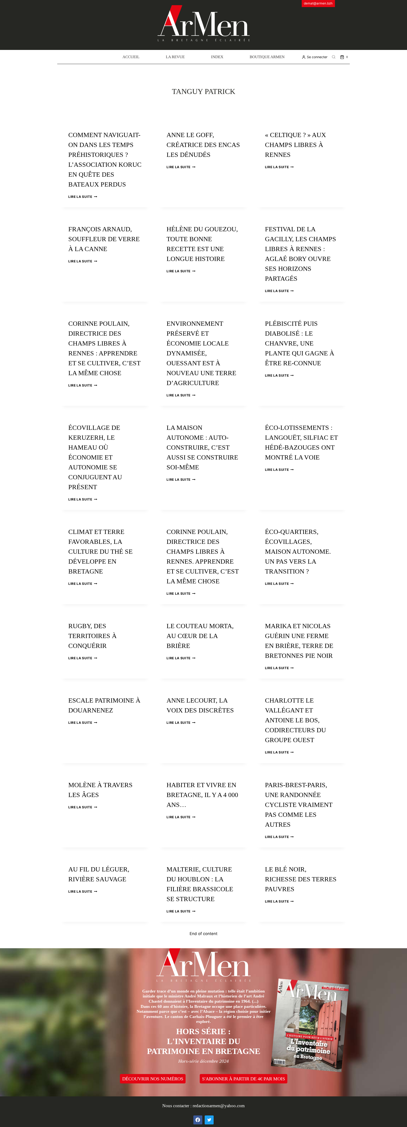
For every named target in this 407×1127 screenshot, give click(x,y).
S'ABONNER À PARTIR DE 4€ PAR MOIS (243, 1078)
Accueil (130, 57)
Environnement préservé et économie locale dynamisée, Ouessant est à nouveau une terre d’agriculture (201, 353)
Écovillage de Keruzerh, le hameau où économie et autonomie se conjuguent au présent (95, 457)
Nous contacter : (177, 1105)
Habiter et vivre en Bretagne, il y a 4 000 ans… (202, 794)
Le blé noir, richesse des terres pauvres (301, 879)
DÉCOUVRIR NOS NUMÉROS (152, 1078)
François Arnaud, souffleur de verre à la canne (104, 238)
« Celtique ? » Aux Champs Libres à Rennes (295, 144)
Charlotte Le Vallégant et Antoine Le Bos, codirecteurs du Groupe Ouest (295, 720)
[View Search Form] (334, 57)
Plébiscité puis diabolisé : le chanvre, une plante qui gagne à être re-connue (299, 343)
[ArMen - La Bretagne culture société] (203, 23)
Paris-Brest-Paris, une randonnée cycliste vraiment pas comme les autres (298, 804)
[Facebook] (197, 1119)
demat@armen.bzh (318, 3)
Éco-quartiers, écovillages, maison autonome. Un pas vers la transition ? (298, 551)
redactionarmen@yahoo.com (219, 1105)
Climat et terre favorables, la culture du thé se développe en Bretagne (100, 551)
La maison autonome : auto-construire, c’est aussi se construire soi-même (202, 447)
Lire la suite (82, 197)
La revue (175, 57)
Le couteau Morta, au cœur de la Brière (200, 635)
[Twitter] (209, 1119)
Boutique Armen (267, 57)
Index (217, 57)
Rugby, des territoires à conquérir (92, 635)
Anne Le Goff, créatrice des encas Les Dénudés (203, 144)
